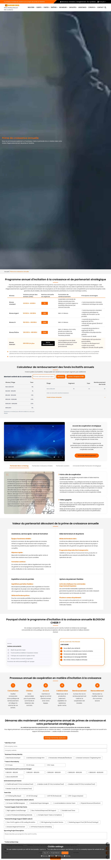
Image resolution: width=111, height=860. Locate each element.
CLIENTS (38, 7)
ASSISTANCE (82, 7)
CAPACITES (72, 7)
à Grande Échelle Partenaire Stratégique (87, 466)
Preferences (60, 856)
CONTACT (100, 7)
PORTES (46, 7)
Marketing (67, 856)
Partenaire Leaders (62, 466)
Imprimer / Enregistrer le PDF (76, 376)
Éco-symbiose (91, 2)
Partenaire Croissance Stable (42, 466)
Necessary (45, 856)
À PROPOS (91, 7)
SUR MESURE (63, 7)
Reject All (46, 852)
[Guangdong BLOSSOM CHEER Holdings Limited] (12, 5)
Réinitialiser (61, 376)
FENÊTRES (54, 7)
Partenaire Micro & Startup (19, 466)
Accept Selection (55, 852)
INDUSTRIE (31, 7)
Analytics (52, 856)
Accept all (64, 852)
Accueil (6, 271)
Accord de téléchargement (87, 455)
